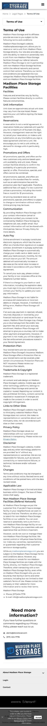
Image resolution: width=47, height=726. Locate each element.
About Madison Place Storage (17, 672)
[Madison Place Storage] (15, 6)
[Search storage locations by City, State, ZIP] (37, 4)
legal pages (18, 14)
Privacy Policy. (10, 439)
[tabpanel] (23, 21)
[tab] (23, 21)
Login (5, 680)
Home (6, 14)
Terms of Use (19, 721)
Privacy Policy (22, 718)
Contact (6, 687)
